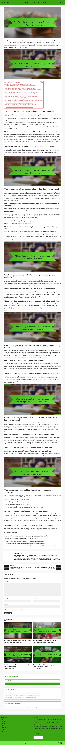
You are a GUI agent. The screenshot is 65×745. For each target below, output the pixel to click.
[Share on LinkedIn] (61, 743)
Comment (6, 581)
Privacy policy (4, 727)
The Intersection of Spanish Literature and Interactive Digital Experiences (48, 720)
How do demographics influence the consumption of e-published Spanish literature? (23, 89)
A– (5, 743)
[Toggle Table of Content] (40, 82)
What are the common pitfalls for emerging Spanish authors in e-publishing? (22, 99)
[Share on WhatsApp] (63, 743)
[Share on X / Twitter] (62, 2)
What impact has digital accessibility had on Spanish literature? (19, 88)
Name (6, 598)
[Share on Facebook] (60, 2)
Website (6, 604)
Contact (39, 2)
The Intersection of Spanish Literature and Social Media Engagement (47, 732)
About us (3, 721)
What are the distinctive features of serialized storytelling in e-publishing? (21, 95)
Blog (2, 725)
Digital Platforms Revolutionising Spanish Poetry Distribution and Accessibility (48, 723)
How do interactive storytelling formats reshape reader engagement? (20, 93)
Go (32, 683)
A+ (2, 743)
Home (44, 2)
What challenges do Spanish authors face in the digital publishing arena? (21, 96)
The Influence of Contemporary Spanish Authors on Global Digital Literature (22, 695)
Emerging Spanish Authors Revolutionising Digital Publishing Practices (48, 729)
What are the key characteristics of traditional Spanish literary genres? (20, 85)
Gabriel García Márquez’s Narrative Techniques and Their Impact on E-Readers (23, 693)
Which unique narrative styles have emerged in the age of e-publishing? (21, 92)
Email (34, 598)
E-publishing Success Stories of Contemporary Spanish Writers (48, 726)
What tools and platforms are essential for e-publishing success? (19, 107)
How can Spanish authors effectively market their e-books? (18, 105)
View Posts (32, 2)
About (26, 2)
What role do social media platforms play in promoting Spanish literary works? (22, 91)
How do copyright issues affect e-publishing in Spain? (17, 97)
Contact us (3, 723)
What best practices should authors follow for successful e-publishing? (21, 104)
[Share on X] (59, 743)
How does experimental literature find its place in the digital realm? (20, 101)
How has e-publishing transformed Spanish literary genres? (18, 84)
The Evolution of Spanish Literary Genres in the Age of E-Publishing (21, 707)
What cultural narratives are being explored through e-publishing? (19, 103)
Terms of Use (4, 729)
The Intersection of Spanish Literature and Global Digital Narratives (20, 697)
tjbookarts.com (6, 2)
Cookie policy (4, 731)
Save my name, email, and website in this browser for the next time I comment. (21, 609)
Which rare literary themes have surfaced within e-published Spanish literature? (23, 100)
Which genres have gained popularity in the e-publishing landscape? (20, 86)
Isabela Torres (18, 553)
